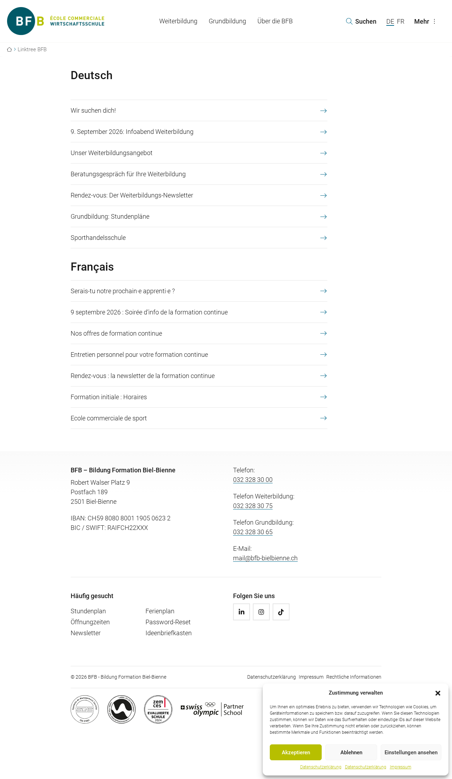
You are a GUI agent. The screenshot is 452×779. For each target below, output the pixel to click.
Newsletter (86, 633)
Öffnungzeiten (90, 622)
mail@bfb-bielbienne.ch (265, 558)
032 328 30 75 (253, 505)
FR (400, 21)
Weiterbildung (178, 21)
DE (390, 21)
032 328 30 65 (253, 532)
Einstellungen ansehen (411, 752)
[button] (437, 692)
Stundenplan (88, 611)
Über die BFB (275, 21)
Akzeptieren (296, 752)
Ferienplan (159, 611)
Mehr (421, 21)
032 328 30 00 (253, 479)
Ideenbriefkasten (168, 633)
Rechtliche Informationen (353, 677)
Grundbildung (227, 21)
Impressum (400, 767)
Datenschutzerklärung (320, 767)
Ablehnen (351, 752)
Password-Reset (168, 622)
